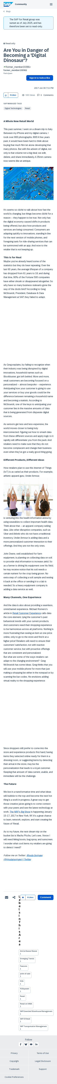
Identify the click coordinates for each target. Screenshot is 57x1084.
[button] (6, 95)
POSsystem (24, 989)
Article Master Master (28, 951)
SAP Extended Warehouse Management (36, 1011)
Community (21, 4)
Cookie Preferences (14, 1077)
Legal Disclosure (43, 1061)
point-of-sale (25, 974)
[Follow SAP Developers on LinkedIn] (36, 1044)
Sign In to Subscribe (39, 78)
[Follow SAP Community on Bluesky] (26, 1044)
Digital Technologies (13, 108)
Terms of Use (43, 1053)
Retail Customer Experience (26, 613)
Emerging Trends (27, 959)
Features (23, 966)
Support (43, 1069)
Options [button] (27, 83)
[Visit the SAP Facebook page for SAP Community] (20, 1044)
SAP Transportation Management (33, 1026)
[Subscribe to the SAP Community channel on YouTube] (31, 1044)
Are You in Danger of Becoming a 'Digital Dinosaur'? (26, 55)
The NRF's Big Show (20, 812)
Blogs (8, 11)
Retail (27, 108)
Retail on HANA (26, 1004)
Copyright (14, 1061)
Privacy (14, 1053)
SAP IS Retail (25, 1019)
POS (21, 981)
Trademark (14, 1069)
